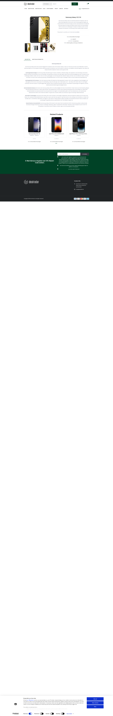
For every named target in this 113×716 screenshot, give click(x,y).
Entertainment (50, 8)
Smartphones (31, 8)
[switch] (41, 714)
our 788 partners (30, 700)
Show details (69, 713)
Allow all (95, 698)
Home (25, 8)
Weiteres (66, 8)
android (68, 42)
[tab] (27, 59)
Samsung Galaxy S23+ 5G (34, 133)
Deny (95, 706)
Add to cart (48, 124)
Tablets (56, 8)
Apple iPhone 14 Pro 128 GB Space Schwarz (78, 133)
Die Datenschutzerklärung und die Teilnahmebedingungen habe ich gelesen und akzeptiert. (74, 166)
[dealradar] (29, 4)
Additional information (37, 59)
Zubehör (61, 8)
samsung (75, 42)
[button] (73, 36)
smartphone (80, 42)
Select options (26, 124)
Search (74, 3)
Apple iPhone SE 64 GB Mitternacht (56, 133)
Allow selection (95, 702)
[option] (27, 47)
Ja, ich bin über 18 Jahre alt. (74, 169)
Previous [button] (22, 47)
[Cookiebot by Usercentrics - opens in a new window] (15, 714)
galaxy (71, 42)
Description (27, 59)
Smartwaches (38, 8)
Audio (44, 8)
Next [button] (57, 47)
